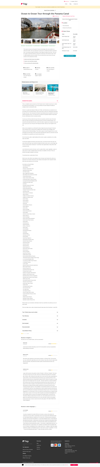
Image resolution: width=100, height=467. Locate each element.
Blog (37, 443)
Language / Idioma (74, 1)
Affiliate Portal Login (26, 457)
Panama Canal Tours (40, 92)
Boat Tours (25, 92)
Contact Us (39, 445)
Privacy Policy (25, 462)
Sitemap (38, 447)
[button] (50, 10)
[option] (40, 28)
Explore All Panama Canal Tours (69, 16)
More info (66, 464)
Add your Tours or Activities (28, 449)
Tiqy (24, 4)
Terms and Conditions (30, 462)
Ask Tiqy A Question (69, 55)
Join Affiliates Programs (27, 455)
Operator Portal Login (27, 451)
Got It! (74, 464)
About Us (38, 449)
